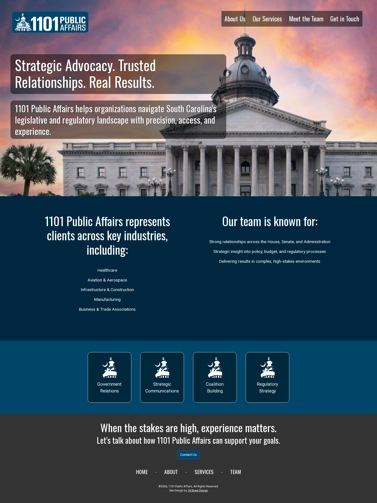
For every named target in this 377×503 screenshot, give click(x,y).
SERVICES (204, 472)
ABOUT (171, 472)
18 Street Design (198, 490)
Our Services (267, 18)
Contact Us (188, 455)
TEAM (235, 472)
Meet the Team (306, 18)
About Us (234, 18)
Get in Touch (344, 18)
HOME (142, 472)
